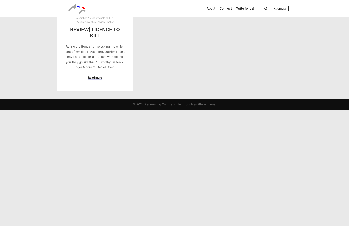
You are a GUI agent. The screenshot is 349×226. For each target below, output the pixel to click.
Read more (95, 77)
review (101, 22)
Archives (280, 8)
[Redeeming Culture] (77, 8)
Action (80, 22)
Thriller (110, 22)
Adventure (91, 22)
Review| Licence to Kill (95, 33)
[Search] (266, 8)
